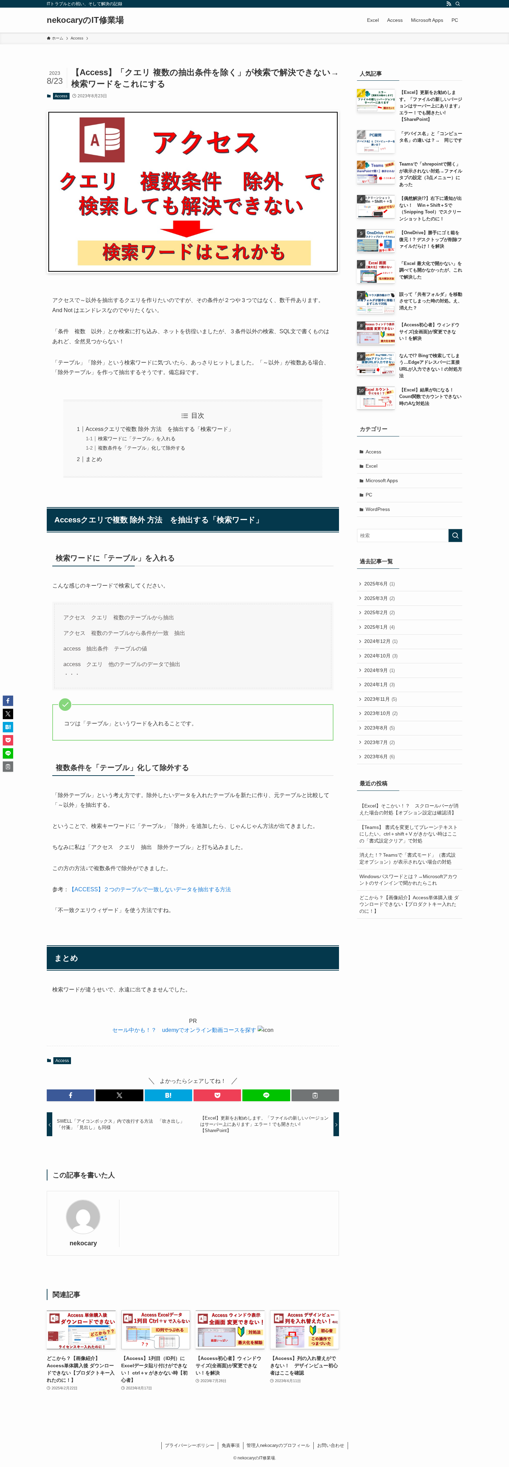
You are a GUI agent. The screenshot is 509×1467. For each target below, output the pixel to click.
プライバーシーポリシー (189, 1445)
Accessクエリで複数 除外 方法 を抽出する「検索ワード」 (160, 429)
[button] (70, 1095)
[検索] (457, 4)
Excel (371, 466)
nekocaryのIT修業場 (85, 20)
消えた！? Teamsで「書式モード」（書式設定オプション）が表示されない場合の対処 (407, 858)
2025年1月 (379, 627)
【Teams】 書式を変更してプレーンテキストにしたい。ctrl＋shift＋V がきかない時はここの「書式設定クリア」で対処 (408, 833)
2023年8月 (379, 728)
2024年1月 (379, 684)
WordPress (378, 509)
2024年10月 (381, 656)
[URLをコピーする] (315, 1095)
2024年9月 (379, 670)
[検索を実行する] (455, 535)
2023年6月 (379, 756)
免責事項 (231, 1445)
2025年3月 (379, 598)
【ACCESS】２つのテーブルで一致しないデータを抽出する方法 (150, 889)
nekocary (83, 1243)
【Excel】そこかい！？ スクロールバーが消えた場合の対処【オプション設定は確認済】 (408, 809)
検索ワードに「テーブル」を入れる (137, 438)
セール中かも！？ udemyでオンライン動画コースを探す (184, 1030)
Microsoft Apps (382, 480)
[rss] (448, 4)
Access (61, 96)
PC (369, 494)
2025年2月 (379, 612)
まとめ (94, 459)
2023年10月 (381, 713)
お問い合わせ (330, 1445)
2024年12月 (381, 641)
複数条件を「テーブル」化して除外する (141, 448)
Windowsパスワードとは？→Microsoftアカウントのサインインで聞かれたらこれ (408, 880)
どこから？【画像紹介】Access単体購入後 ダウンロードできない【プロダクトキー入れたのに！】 (409, 904)
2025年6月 (379, 583)
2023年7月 (379, 742)
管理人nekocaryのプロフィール (278, 1445)
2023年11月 (380, 699)
